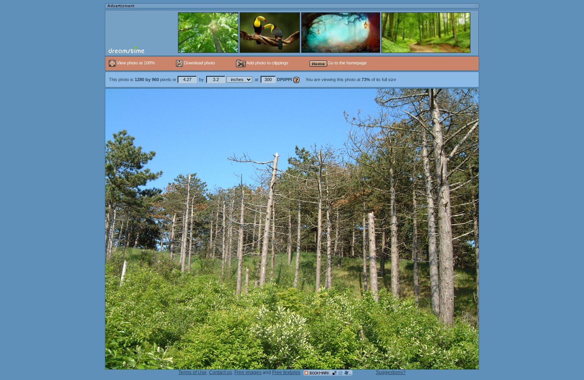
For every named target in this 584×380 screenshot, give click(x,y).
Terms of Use (192, 372)
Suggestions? (391, 372)
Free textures (286, 372)
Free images (247, 372)
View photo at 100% (136, 62)
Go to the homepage (347, 62)
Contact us (220, 372)
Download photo (199, 62)
